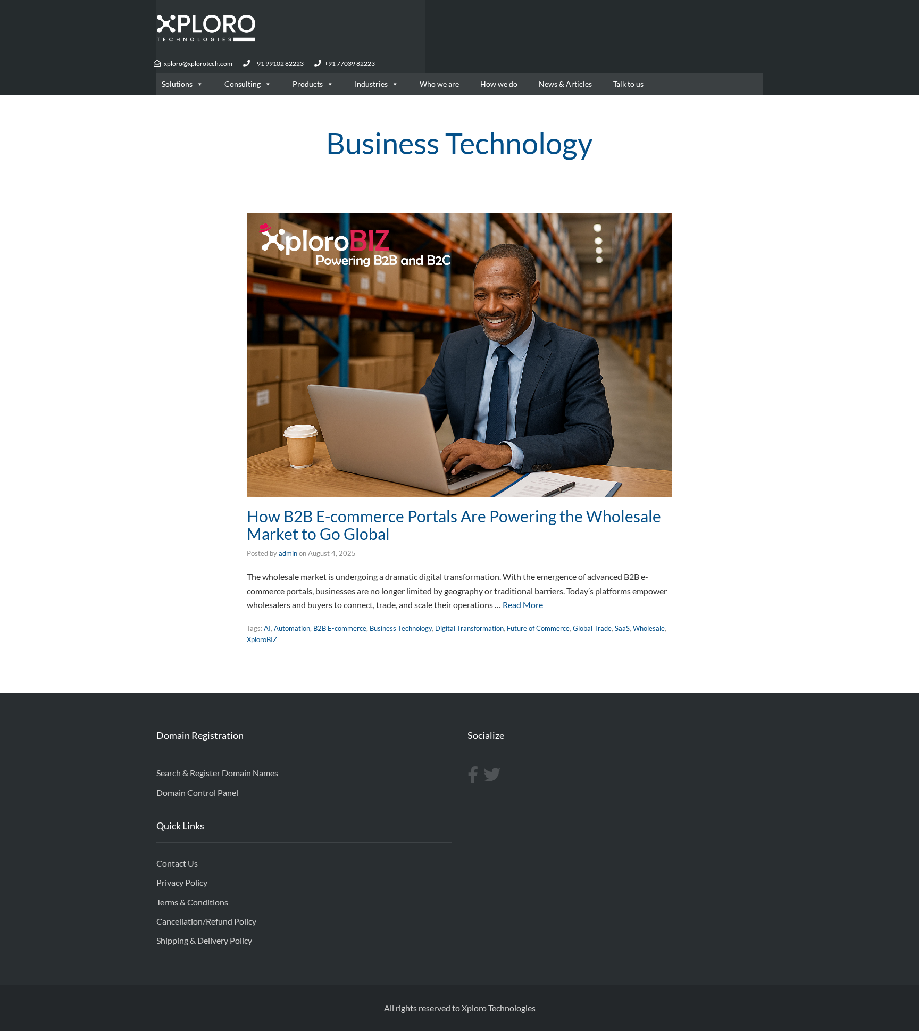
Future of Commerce (538, 628)
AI (267, 628)
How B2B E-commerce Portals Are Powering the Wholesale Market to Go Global (454, 524)
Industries (371, 83)
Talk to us (628, 83)
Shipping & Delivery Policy (204, 940)
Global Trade (592, 628)
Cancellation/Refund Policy (206, 921)
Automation (292, 628)
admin (288, 553)
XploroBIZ (262, 639)
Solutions (177, 83)
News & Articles (565, 83)
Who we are (439, 83)
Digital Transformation (469, 628)
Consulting (242, 83)
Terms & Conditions (192, 902)
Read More (523, 605)
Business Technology (401, 628)
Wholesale (649, 628)
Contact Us (177, 863)
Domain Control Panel (197, 792)
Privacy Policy (181, 882)
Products (308, 83)
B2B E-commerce (339, 628)
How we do (498, 83)
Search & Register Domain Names (217, 773)
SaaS (622, 628)
